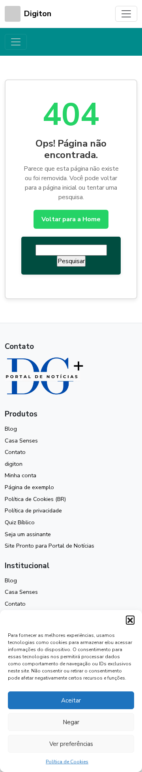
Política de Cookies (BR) (35, 499)
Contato (15, 452)
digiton (13, 464)
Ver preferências (71, 744)
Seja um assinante (28, 534)
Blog (11, 429)
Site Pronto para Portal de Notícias (49, 546)
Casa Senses (21, 440)
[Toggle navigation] (126, 14)
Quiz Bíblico (20, 522)
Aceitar (71, 700)
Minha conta (20, 475)
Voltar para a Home (71, 219)
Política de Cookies (67, 762)
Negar (71, 722)
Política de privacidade (33, 510)
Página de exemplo (29, 487)
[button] (130, 620)
